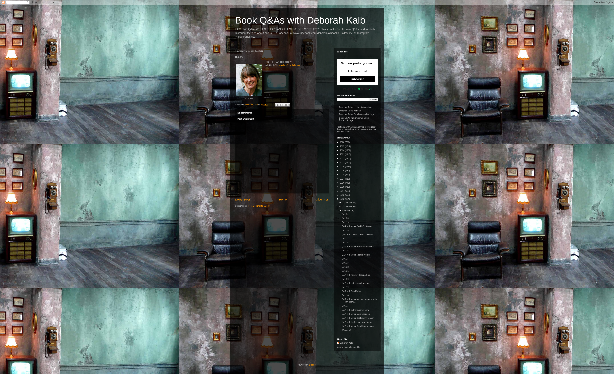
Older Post (322, 199)
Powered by (349, 88)
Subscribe (357, 79)
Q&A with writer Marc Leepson (356, 314)
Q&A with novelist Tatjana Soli (356, 275)
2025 (342, 146)
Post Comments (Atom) (259, 206)
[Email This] (276, 104)
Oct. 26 (345, 242)
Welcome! (346, 330)
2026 (342, 142)
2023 (342, 154)
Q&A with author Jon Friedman (356, 283)
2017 (342, 179)
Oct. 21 (345, 271)
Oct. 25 (345, 250)
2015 (342, 187)
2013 (342, 195)
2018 (342, 174)
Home (283, 199)
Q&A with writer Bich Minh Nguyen (358, 326)
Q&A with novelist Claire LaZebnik (357, 234)
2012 (342, 199)
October (346, 210)
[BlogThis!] (279, 104)
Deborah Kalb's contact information (355, 107)
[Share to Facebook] (285, 104)
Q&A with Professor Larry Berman (357, 322)
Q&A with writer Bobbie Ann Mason (358, 318)
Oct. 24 (345, 259)
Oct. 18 (345, 295)
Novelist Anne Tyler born (290, 65)
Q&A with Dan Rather (351, 291)
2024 (342, 150)
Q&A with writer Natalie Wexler (356, 255)
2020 (342, 166)
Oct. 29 (345, 222)
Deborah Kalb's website (350, 111)
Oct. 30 (345, 218)
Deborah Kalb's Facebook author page (356, 114)
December (347, 202)
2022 (342, 158)
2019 (342, 170)
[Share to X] (282, 104)
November (347, 206)
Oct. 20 (345, 279)
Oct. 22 (345, 267)
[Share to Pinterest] (288, 104)
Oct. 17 (345, 306)
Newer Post (242, 199)
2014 (342, 191)
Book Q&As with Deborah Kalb (300, 20)
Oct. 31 (345, 214)
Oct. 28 (345, 230)
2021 (342, 162)
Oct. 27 (345, 238)
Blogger (312, 365)
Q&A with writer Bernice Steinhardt (358, 246)
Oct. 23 (345, 263)
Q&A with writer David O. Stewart (357, 226)
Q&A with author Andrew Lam (355, 310)
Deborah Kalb (346, 343)
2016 (342, 183)
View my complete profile (348, 347)
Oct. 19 (345, 287)
